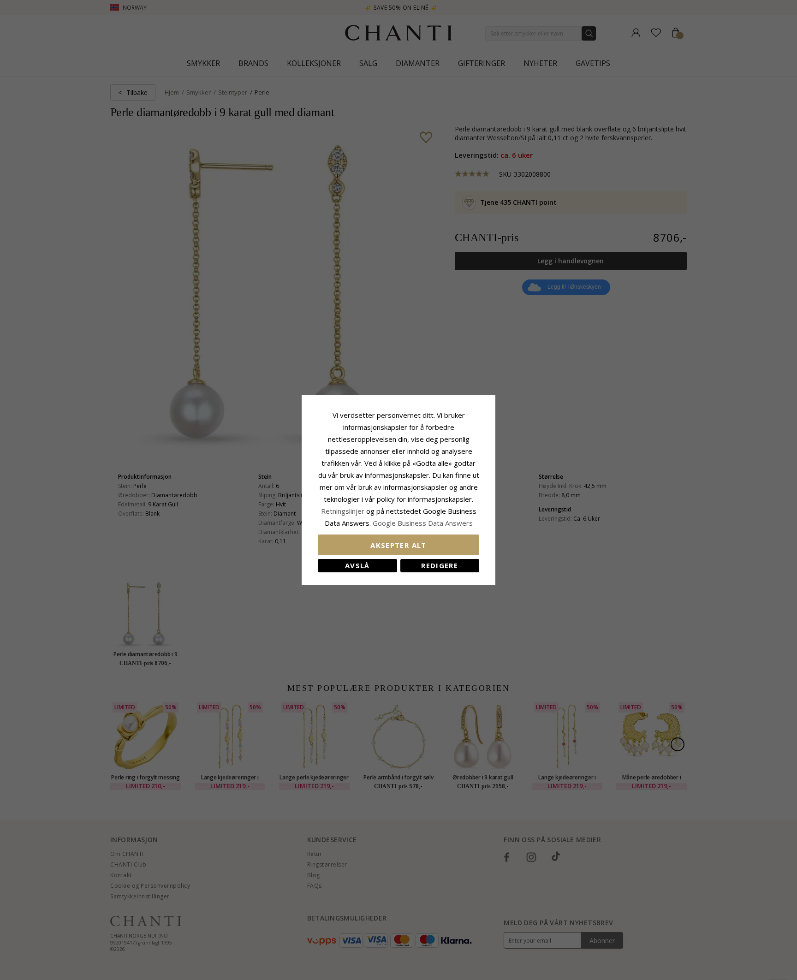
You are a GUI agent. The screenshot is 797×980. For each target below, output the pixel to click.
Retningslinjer (343, 511)
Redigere (439, 565)
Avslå (357, 565)
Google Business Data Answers (423, 523)
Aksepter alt (398, 545)
